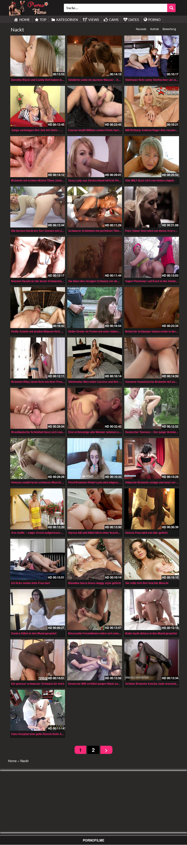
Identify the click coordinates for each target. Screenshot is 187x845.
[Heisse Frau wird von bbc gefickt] (151, 508)
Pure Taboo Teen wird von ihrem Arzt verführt (154, 230)
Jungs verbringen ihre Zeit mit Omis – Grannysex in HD (47, 130)
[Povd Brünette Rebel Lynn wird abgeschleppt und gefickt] (94, 458)
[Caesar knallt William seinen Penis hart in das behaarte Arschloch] (94, 106)
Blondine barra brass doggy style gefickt (94, 583)
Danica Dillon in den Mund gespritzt (34, 633)
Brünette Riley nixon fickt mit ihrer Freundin (39, 381)
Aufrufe (154, 29)
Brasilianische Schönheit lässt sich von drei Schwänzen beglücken (54, 432)
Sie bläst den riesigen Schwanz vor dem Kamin (98, 281)
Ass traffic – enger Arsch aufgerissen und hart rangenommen (51, 532)
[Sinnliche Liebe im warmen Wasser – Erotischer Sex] (94, 56)
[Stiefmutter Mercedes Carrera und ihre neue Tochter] (94, 357)
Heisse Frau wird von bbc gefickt (146, 532)
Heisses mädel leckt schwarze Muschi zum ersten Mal (46, 482)
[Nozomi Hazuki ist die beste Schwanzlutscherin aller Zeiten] (37, 257)
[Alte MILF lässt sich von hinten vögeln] (151, 156)
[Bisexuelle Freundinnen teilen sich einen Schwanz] (94, 609)
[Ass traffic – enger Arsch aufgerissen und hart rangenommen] (37, 508)
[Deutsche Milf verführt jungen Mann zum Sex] (94, 659)
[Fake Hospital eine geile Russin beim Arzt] (37, 710)
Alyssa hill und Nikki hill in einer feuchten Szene (99, 532)
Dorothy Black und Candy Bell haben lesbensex (42, 80)
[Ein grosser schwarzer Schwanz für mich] (37, 659)
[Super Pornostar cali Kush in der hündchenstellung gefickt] (151, 257)
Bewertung (169, 29)
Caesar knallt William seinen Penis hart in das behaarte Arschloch (111, 130)
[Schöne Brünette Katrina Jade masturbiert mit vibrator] (151, 659)
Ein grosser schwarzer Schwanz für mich (37, 683)
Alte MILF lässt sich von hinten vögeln (149, 180)
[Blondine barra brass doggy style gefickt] (94, 559)
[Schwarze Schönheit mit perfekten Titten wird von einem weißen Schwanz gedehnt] (94, 206)
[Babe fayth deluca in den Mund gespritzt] (151, 609)
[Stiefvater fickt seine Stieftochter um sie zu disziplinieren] (151, 56)
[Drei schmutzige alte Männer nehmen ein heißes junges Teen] (94, 408)
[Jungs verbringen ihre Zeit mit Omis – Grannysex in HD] (37, 106)
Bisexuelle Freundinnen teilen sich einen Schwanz (100, 633)
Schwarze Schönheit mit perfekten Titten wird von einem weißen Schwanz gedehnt (121, 230)
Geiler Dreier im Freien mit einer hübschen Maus (99, 331)
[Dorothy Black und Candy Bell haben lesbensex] (37, 56)
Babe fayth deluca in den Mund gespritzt (151, 633)
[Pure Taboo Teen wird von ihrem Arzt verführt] (151, 206)
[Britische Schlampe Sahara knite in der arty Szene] (151, 307)
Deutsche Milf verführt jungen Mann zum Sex (97, 683)
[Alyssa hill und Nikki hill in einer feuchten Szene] (94, 508)
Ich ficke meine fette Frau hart (30, 583)
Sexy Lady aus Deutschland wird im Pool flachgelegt (102, 180)
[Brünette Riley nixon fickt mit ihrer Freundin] (37, 357)
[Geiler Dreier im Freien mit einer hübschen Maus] (94, 307)
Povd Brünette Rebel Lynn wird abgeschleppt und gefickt (105, 482)
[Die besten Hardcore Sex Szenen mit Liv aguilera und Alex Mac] (37, 206)
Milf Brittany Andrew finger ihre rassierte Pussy (156, 130)
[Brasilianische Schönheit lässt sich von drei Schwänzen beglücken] (37, 408)
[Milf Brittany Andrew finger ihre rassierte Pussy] (151, 106)
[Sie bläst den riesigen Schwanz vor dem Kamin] (94, 257)
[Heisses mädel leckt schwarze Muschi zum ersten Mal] (37, 458)
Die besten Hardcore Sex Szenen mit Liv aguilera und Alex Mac (52, 230)
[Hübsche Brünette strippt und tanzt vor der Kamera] (151, 458)
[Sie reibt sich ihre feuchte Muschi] (151, 559)
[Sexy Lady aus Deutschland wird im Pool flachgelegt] (94, 156)
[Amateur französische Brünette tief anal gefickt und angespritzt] (151, 357)
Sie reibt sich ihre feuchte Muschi (146, 583)
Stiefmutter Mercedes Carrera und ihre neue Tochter (102, 381)
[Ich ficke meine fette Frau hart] (37, 559)
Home (12, 760)
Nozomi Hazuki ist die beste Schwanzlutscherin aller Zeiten (49, 281)
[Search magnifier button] (171, 8)
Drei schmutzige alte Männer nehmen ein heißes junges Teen (107, 432)
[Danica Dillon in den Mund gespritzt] (37, 609)
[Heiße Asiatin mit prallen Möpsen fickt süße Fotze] (37, 307)
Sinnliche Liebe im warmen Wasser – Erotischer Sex (102, 80)
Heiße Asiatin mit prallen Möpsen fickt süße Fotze (43, 331)
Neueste (141, 29)
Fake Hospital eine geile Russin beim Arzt (38, 734)
